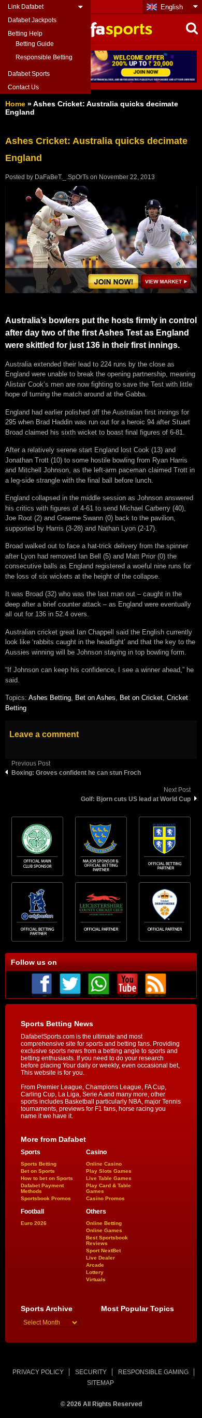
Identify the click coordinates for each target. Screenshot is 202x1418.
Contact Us (23, 87)
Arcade (95, 1265)
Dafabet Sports (29, 73)
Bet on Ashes (95, 698)
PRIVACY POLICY (38, 1372)
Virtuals (96, 1279)
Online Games (104, 1230)
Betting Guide (35, 43)
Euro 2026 (34, 1223)
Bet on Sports (38, 1171)
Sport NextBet (103, 1250)
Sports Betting (38, 1164)
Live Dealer (100, 1258)
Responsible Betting (44, 57)
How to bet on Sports (47, 1178)
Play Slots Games (109, 1171)
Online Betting (104, 1223)
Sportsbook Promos (46, 1198)
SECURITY (91, 1372)
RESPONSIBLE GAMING (153, 1372)
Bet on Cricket (141, 698)
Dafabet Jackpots (32, 20)
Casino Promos (105, 1198)
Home (15, 104)
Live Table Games (109, 1178)
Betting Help (25, 33)
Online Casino (104, 1164)
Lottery (95, 1272)
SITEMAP (100, 1383)
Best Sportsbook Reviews (107, 1240)
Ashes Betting (49, 698)
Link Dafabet (26, 6)
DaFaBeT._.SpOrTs (62, 177)
